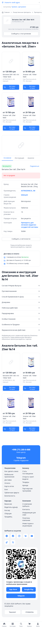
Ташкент (12, 612)
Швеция (24, 195)
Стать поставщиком (27, 472)
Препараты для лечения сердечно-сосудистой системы (29, 225)
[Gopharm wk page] (25, 536)
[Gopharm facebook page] (13, 536)
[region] (21, 145)
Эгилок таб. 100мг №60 (30, 75)
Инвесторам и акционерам (27, 524)
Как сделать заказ (11, 471)
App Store (13, 589)
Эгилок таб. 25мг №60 (9, 116)
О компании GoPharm (27, 505)
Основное (7, 158)
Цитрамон (22, 7)
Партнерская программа (27, 489)
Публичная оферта (11, 493)
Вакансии (8, 504)
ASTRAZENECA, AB (18, 22)
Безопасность (9, 496)
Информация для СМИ (29, 513)
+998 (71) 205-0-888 (21, 449)
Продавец (8, 517)
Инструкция (19, 158)
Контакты (26, 509)
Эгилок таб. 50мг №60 (29, 116)
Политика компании (26, 519)
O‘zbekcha (29, 612)
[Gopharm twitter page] (13, 542)
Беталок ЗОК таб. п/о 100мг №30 (11, 75)
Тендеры (25, 482)
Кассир (7, 510)
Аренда (25, 485)
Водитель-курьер (11, 507)
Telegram (21, 457)
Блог (6, 489)
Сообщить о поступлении (21, 34)
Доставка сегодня (12, 87)
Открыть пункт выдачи (28, 478)
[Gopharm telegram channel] (6, 536)
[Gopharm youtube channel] (32, 536)
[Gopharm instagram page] (19, 536)
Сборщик (8, 513)
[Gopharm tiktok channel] (6, 542)
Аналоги (31, 158)
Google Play (28, 589)
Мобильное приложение (9, 475)
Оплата (7, 483)
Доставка (8, 480)
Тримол (14, 7)
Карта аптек (9, 486)
